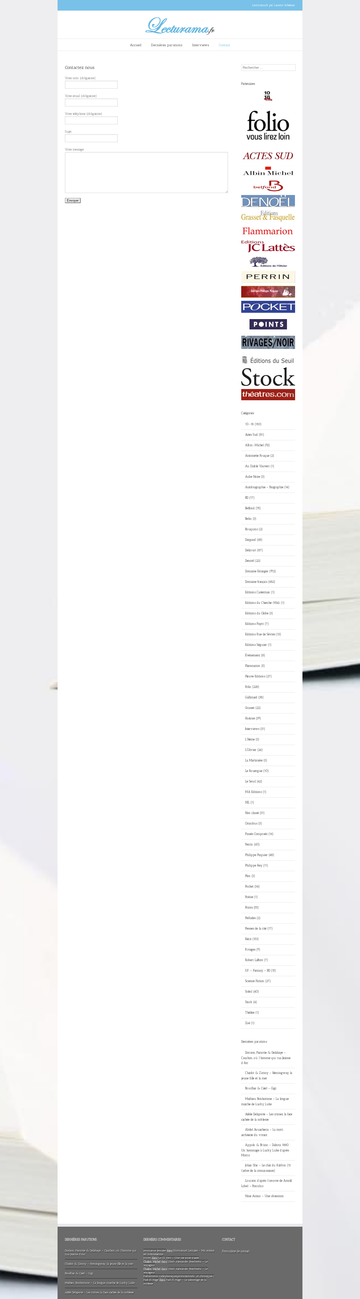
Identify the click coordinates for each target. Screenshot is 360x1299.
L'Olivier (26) (254, 750)
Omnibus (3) (253, 823)
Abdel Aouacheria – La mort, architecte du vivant (262, 1132)
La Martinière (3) (256, 760)
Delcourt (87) (254, 550)
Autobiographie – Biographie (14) (267, 487)
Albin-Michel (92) (257, 445)
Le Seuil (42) (253, 781)
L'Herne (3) (252, 739)
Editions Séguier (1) (258, 645)
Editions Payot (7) (257, 624)
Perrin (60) (252, 844)
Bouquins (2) (254, 529)
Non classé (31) (255, 813)
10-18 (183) (253, 424)
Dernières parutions (166, 45)
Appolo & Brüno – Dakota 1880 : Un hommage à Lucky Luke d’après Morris (265, 1150)
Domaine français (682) (260, 582)
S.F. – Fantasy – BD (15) (260, 970)
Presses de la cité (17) (259, 928)
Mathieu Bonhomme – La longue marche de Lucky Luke (265, 1101)
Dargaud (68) (254, 539)
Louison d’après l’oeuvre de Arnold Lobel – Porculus (266, 1183)
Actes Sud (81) (254, 434)
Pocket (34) (252, 886)
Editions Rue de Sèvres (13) (263, 634)
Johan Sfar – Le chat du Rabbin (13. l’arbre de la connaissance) (266, 1167)
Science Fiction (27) (258, 981)
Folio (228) (252, 687)
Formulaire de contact (236, 1251)
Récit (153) (252, 939)
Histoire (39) (253, 718)
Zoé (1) (250, 1023)
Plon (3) (250, 876)
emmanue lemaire (155, 1250)
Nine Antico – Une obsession (264, 1196)
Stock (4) (251, 1002)
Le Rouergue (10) (257, 771)
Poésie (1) (251, 897)
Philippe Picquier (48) (259, 855)
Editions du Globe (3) (259, 613)
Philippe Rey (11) (256, 865)
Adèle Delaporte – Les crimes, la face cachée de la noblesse (266, 1116)
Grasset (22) (253, 708)
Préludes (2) (253, 918)
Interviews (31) (255, 729)
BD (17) (250, 497)
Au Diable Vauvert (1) (259, 466)
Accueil (136, 45)
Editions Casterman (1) (260, 592)
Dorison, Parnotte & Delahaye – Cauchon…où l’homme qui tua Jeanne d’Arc (265, 1058)
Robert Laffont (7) (256, 960)
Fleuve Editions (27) (258, 676)
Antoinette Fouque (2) (259, 455)
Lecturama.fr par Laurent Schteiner (273, 5)
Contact (224, 45)
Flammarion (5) (255, 666)
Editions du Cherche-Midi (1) (265, 603)
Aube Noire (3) (255, 476)
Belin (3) (250, 518)
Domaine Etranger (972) (260, 571)
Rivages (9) (252, 949)
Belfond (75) (253, 508)
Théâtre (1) (252, 1012)
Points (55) (252, 907)
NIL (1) (249, 802)
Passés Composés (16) (259, 834)
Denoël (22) (253, 561)
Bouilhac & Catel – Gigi (260, 1088)
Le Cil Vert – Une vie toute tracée (178, 1258)
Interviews (200, 45)
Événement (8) (255, 655)
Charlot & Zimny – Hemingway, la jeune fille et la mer (266, 1075)
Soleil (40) (252, 991)
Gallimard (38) (254, 697)
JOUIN (147, 1258)
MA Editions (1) (255, 792)
